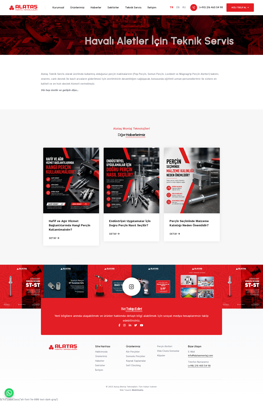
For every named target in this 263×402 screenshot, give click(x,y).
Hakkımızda (101, 351)
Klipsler (161, 355)
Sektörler (113, 7)
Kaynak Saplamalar (136, 360)
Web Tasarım (125, 390)
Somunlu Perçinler (135, 356)
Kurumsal (58, 7)
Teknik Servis (133, 7)
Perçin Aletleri (164, 346)
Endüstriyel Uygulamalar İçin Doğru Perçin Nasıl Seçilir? (130, 223)
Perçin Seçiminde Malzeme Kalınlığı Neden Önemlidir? (189, 223)
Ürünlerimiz (77, 7)
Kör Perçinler (133, 351)
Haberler (96, 7)
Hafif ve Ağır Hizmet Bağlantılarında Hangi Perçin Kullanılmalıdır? (69, 225)
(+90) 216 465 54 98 (199, 365)
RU (184, 7)
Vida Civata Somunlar (168, 350)
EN (177, 7)
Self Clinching (133, 365)
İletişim (151, 7)
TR (171, 7)
